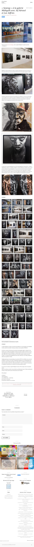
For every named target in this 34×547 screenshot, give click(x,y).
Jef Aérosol (14, 384)
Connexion (8, 494)
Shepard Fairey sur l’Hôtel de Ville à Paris (25, 494)
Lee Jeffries (17, 384)
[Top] (31, 544)
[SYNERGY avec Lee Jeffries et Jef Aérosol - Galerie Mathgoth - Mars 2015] (17, 42)
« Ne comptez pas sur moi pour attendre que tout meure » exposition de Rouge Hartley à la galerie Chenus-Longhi (25, 528)
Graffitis (11, 2)
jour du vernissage (10, 44)
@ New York (16, 3)
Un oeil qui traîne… (4, 2)
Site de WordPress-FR (8, 498)
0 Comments (8, 15)
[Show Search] (31, 2)
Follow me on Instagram (30, 540)
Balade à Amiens (25, 501)
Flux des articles (8, 495)
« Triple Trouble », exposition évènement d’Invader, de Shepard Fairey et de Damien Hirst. (25, 496)
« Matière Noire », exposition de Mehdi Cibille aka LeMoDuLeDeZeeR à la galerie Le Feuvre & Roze (25, 531)
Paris (20, 384)
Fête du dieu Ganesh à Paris (25, 520)
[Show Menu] (30, 2)
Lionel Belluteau (21, 3)
